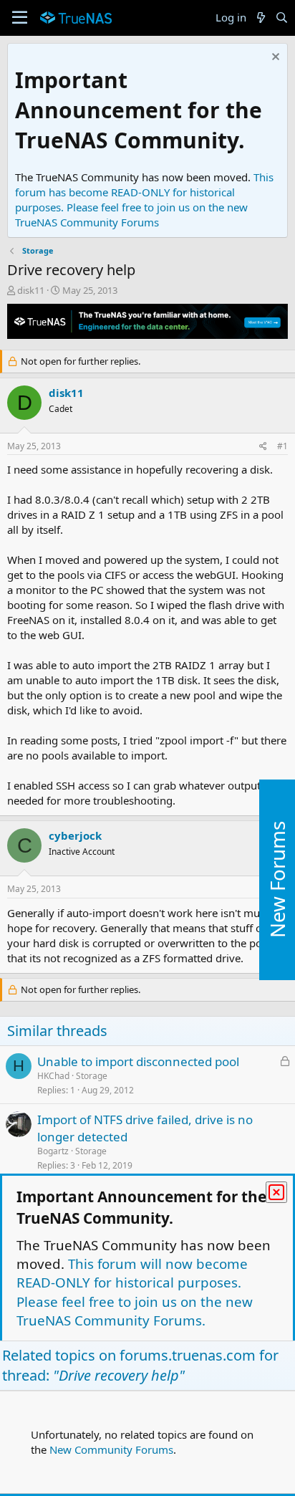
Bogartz (53, 1151)
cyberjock (75, 835)
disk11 (30, 290)
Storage (91, 1076)
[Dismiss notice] (274, 58)
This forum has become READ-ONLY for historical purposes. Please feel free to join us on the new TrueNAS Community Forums (144, 199)
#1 (282, 446)
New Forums (277, 879)
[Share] (263, 446)
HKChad (53, 1076)
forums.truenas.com (188, 1355)
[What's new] (260, 17)
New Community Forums (111, 1449)
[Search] (281, 17)
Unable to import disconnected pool (138, 1061)
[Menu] (20, 18)
